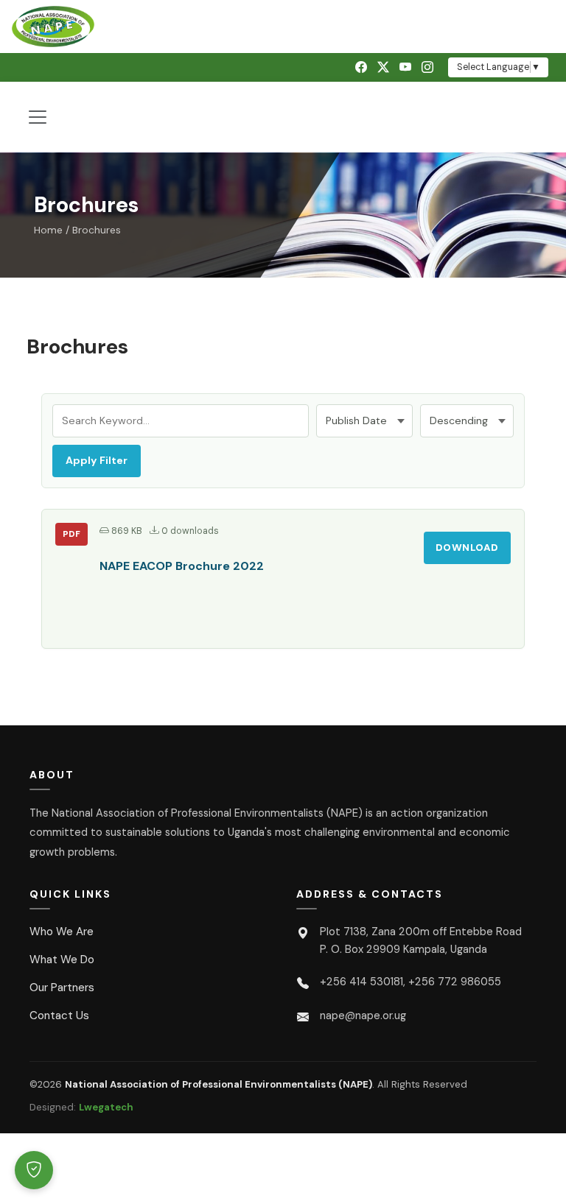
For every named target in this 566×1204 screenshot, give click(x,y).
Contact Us (59, 1015)
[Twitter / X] (383, 67)
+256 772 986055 (454, 981)
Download (467, 547)
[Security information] (34, 1170)
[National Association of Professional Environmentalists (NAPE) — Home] (283, 26)
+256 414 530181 (361, 981)
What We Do (61, 959)
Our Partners (61, 987)
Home (48, 230)
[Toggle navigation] (37, 117)
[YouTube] (405, 67)
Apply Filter (96, 460)
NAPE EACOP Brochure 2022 (181, 566)
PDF (71, 534)
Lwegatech (106, 1107)
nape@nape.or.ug (363, 1015)
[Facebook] (361, 67)
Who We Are (61, 931)
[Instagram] (427, 67)
